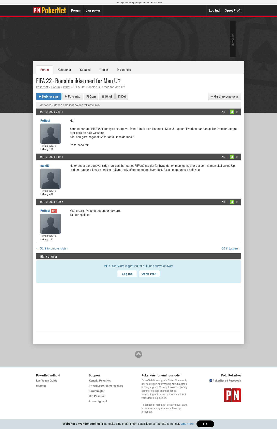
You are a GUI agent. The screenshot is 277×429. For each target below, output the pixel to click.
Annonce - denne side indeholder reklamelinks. (70, 105)
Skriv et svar (50, 96)
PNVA (66, 87)
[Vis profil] (50, 133)
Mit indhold (124, 70)
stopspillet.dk (142, 2)
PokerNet (51, 10)
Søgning (85, 70)
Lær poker (93, 10)
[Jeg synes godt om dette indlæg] (232, 112)
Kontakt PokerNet (100, 380)
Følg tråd (74, 96)
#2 (223, 157)
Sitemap (41, 385)
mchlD (44, 165)
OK (205, 424)
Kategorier (64, 70)
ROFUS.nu (156, 2)
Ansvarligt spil (98, 401)
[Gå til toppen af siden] (138, 356)
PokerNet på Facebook (226, 380)
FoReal (45, 120)
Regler (104, 70)
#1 (223, 112)
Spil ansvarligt (127, 2)
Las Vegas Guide (46, 380)
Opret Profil (233, 10)
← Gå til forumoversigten (52, 248)
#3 (223, 202)
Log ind (214, 10)
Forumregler (96, 391)
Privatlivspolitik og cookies (106, 385)
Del (123, 96)
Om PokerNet (97, 396)
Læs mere (187, 423)
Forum (76, 10)
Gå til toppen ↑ (231, 248)
